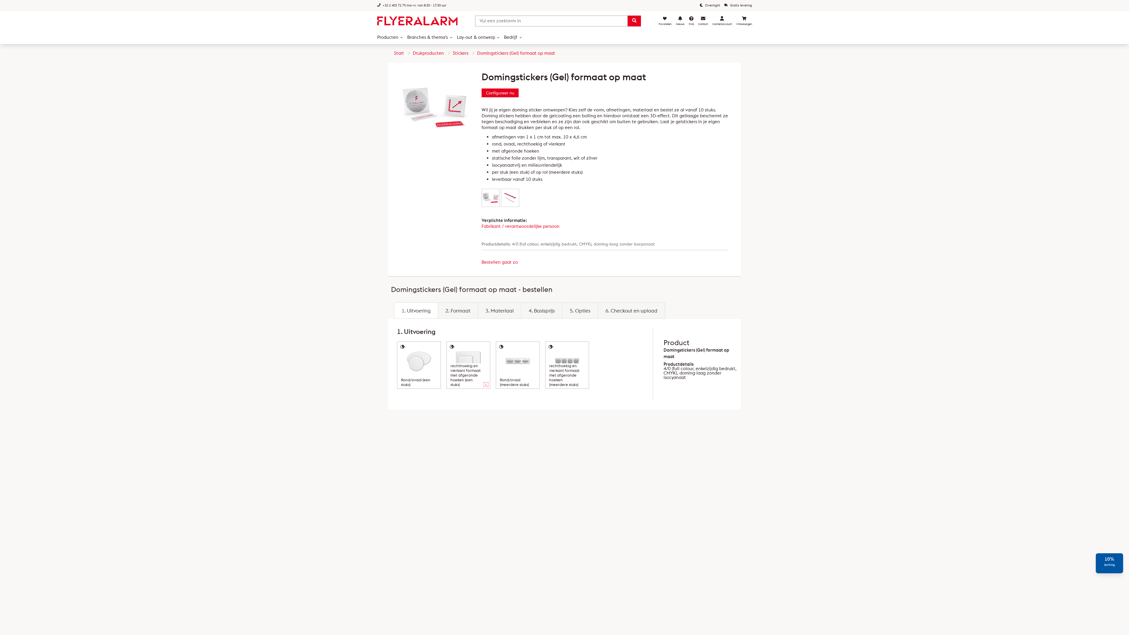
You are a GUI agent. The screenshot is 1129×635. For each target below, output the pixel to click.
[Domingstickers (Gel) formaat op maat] (491, 197)
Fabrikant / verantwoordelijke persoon (521, 226)
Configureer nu (500, 93)
